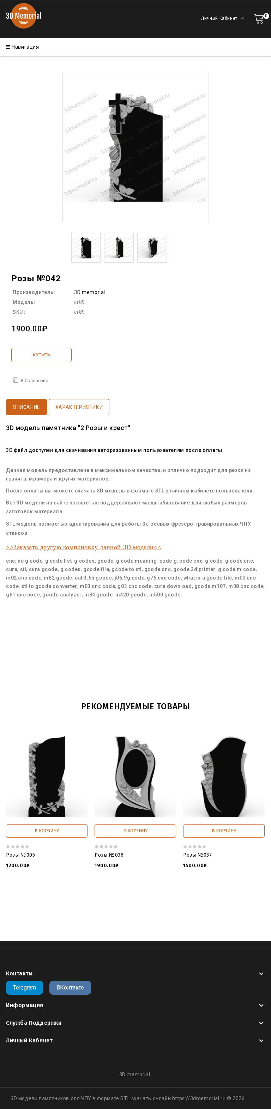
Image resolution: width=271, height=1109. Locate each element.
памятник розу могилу (90, 918)
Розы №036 (109, 855)
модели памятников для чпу (115, 904)
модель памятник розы (47, 904)
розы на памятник (84, 911)
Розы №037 (197, 855)
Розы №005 (20, 855)
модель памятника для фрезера (194, 904)
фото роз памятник (35, 918)
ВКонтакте (70, 987)
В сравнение (34, 380)
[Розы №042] (86, 247)
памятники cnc (207, 918)
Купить (41, 354)
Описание (26, 407)
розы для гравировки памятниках (152, 911)
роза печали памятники (227, 911)
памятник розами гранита (154, 918)
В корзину (47, 830)
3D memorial (89, 292)
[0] (259, 18)
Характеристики (79, 407)
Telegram (24, 987)
